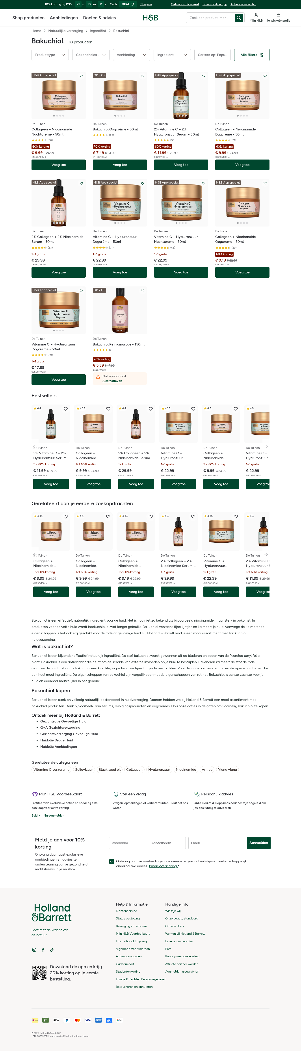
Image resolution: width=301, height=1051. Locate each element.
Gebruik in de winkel (185, 4)
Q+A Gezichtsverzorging (60, 727)
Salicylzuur (84, 769)
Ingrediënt (98, 31)
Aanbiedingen (64, 17)
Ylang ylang (227, 769)
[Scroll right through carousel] (265, 447)
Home (36, 31)
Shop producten (28, 17)
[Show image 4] (63, 116)
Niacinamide (186, 769)
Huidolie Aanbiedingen (58, 747)
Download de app (215, 4)
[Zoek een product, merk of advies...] (240, 17)
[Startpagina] (150, 18)
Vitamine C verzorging (51, 769)
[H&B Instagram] (34, 950)
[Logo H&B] (150, 19)
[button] (50, 55)
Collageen (134, 769)
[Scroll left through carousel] (35, 447)
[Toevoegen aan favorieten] (81, 76)
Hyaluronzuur (159, 769)
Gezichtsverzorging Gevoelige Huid (69, 734)
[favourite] (65, 409)
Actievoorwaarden (243, 4)
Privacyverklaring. (163, 866)
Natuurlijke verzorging (65, 31)
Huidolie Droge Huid (56, 740)
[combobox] (210, 17)
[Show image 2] (57, 116)
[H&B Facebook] (43, 950)
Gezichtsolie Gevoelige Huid (63, 721)
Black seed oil (110, 769)
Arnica (207, 769)
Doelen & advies (99, 17)
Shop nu (146, 4)
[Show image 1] (54, 116)
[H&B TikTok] (51, 950)
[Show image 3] (60, 116)
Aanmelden (258, 843)
